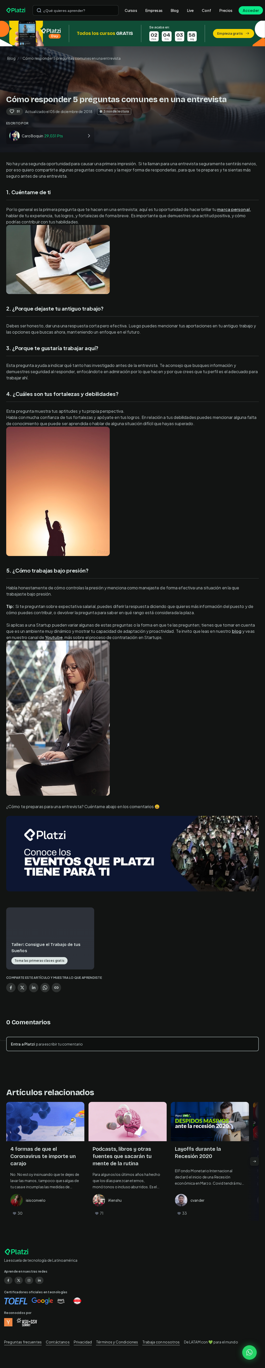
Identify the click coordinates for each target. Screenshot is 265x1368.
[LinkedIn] (39, 1280)
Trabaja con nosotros (161, 1342)
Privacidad (83, 1342)
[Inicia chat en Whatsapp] (249, 1352)
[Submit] (39, 10)
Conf (206, 10)
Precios (225, 10)
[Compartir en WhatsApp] (45, 987)
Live (190, 10)
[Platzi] (16, 10)
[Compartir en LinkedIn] (33, 987)
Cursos (131, 10)
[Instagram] (29, 1280)
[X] (18, 1280)
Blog (175, 10)
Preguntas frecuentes (23, 1342)
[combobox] (76, 10)
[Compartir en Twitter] (22, 987)
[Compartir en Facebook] (11, 987)
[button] (132, 33)
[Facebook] (8, 1280)
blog (236, 631)
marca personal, (234, 209)
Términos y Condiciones (117, 1342)
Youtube (54, 637)
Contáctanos (58, 1342)
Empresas (154, 10)
